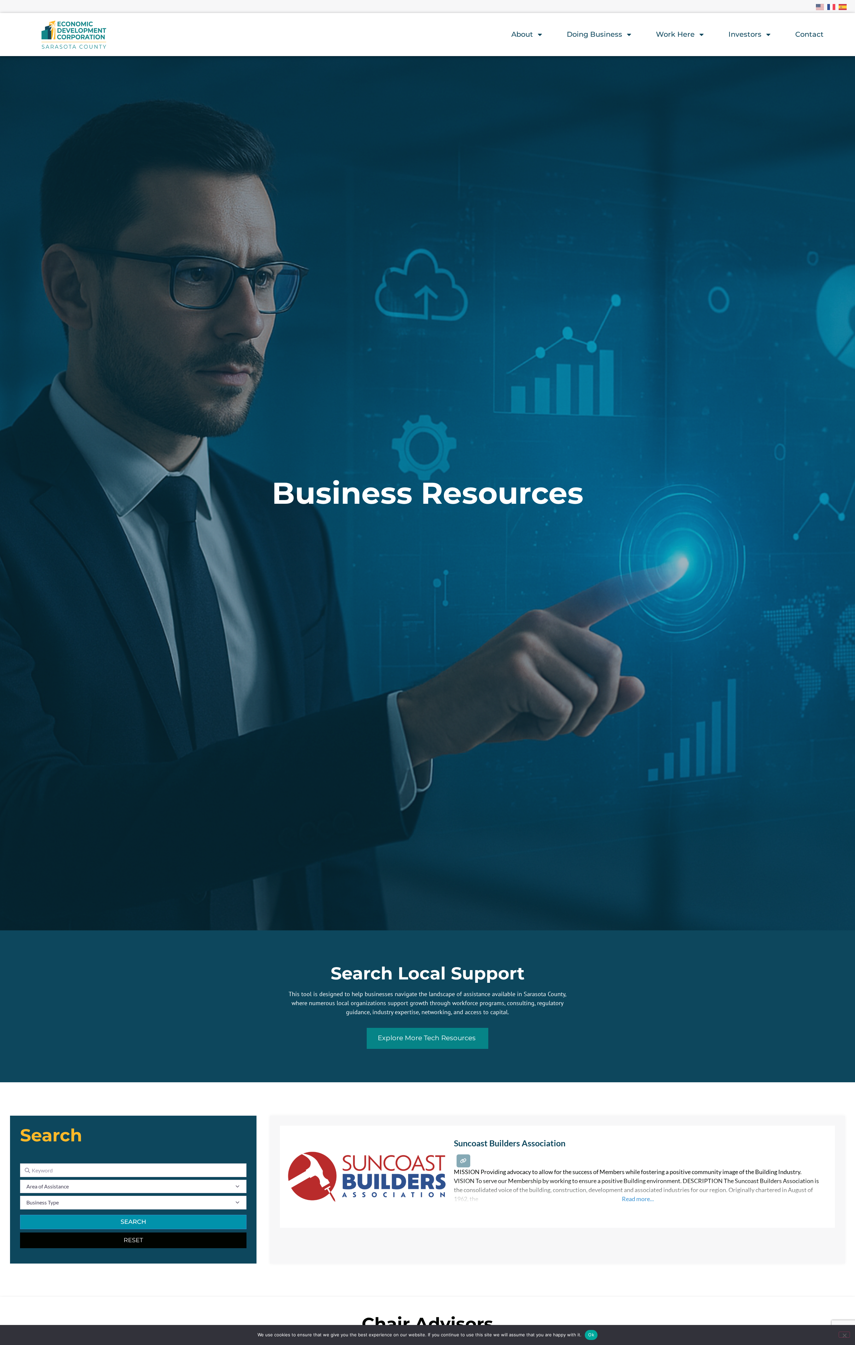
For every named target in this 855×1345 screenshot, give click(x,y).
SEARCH (133, 1221)
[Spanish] (843, 6)
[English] (820, 6)
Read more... (638, 1198)
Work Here (675, 34)
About (522, 34)
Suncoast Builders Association (509, 1143)
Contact (809, 34)
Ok (591, 1334)
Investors (744, 34)
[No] (844, 1335)
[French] (831, 6)
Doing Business (594, 34)
